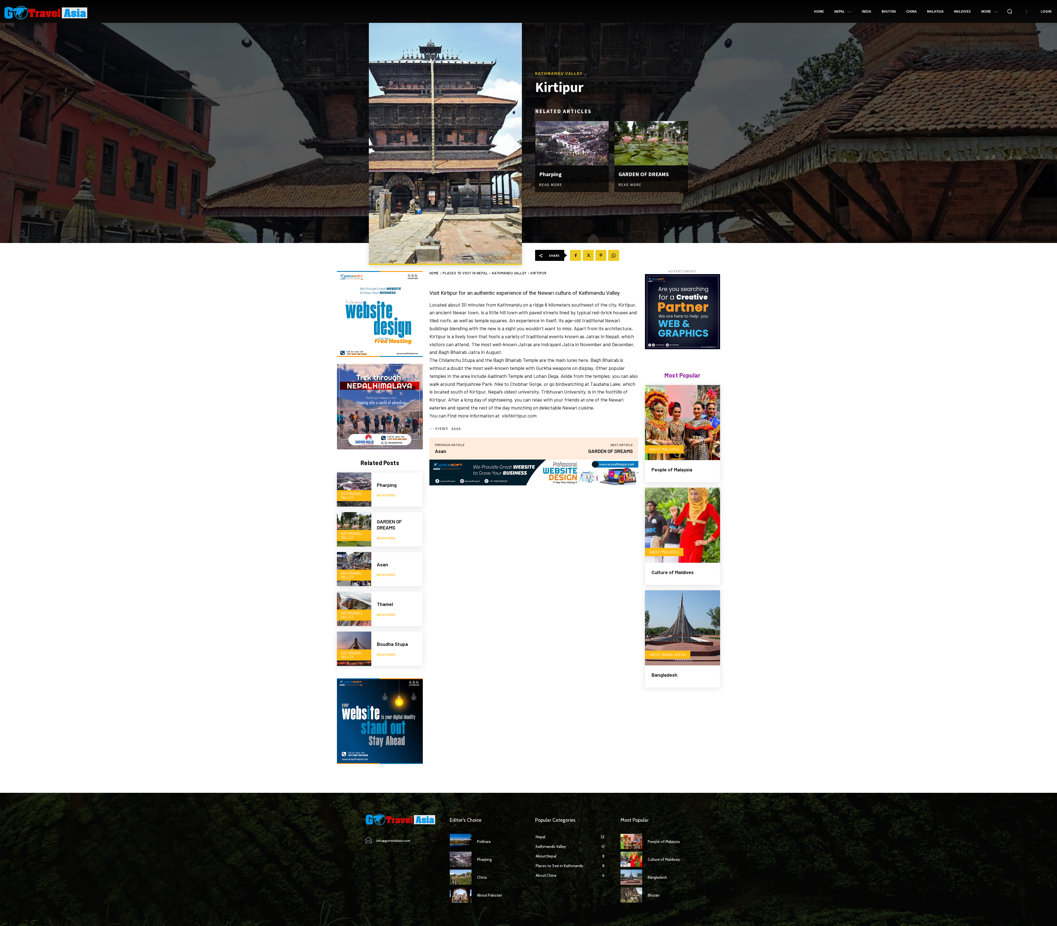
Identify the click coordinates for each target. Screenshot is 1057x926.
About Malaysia (664, 449)
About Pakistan (489, 895)
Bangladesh (664, 675)
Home (434, 273)
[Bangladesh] (682, 627)
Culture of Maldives (673, 572)
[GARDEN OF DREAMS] (651, 143)
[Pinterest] (600, 255)
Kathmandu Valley (558, 73)
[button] (1009, 11)
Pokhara (484, 841)
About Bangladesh (667, 654)
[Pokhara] (461, 841)
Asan (382, 564)
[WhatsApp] (613, 255)
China (482, 877)
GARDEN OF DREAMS (644, 174)
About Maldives (664, 552)
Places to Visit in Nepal (465, 273)
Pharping (550, 174)
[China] (461, 877)
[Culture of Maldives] (682, 525)
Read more (550, 185)
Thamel (385, 604)
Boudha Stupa (392, 644)
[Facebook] (575, 255)
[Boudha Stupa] (354, 649)
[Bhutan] (631, 895)
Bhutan (654, 895)
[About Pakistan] (461, 895)
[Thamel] (354, 609)
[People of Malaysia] (682, 422)
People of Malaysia (672, 469)
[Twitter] (588, 255)
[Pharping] (572, 143)
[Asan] (354, 569)
